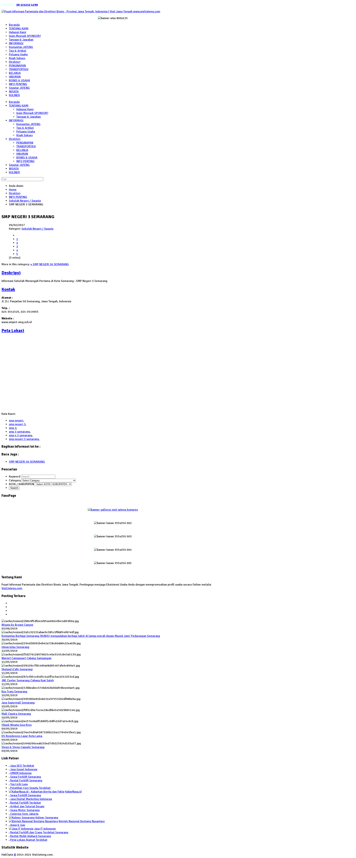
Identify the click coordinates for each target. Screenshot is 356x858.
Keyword (15, 476)
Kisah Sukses (24, 135)
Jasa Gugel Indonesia (23, 769)
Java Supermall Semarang (18, 703)
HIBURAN (22, 154)
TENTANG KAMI (18, 106)
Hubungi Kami (25, 109)
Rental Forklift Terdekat (25, 803)
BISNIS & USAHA (26, 157)
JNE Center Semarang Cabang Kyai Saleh (27, 680)
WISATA (14, 169)
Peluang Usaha (25, 131)
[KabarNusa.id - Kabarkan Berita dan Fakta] (36, 791)
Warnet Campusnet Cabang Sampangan (26, 658)
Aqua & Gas (17, 825)
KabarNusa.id (73, 791)
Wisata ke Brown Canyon (17, 625)
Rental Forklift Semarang (26, 780)
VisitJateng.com (11, 588)
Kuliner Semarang (46, 817)
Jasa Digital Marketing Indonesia (31, 799)
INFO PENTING (25, 161)
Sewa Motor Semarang (25, 810)
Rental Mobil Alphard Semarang (30, 836)
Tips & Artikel (25, 128)
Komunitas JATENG (28, 124)
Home (13, 189)
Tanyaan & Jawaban (28, 117)
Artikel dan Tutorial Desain (27, 806)
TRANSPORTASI (26, 146)
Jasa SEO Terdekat (22, 766)
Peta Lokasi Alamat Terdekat (28, 840)
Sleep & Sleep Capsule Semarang (22, 747)
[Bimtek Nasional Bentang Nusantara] (33, 821)
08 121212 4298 (27, 5)
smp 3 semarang (19, 432)
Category (15, 480)
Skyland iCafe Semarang (17, 669)
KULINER (14, 172)
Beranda (14, 102)
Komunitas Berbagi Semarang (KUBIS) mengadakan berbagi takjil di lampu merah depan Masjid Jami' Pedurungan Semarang (80, 636)
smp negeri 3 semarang (24, 439)
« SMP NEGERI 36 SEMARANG (49, 264)
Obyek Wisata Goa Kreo (16, 725)
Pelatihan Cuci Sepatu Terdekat (30, 788)
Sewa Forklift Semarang (25, 777)
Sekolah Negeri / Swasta (25, 201)
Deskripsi (11, 272)
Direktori (14, 139)
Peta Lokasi (12, 330)
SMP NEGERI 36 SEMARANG (27, 462)
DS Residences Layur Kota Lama (21, 736)
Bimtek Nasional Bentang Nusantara (82, 821)
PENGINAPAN (24, 143)
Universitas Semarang (15, 647)
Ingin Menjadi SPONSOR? (32, 113)
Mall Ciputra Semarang (16, 714)
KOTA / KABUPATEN (21, 484)
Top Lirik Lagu (19, 784)
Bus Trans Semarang (14, 691)
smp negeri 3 (17, 424)
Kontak (8, 289)
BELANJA (22, 150)
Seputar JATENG (19, 165)
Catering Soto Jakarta (24, 814)
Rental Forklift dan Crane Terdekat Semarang (39, 832)
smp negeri (16, 420)
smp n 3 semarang (20, 435)
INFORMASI (16, 120)
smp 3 (13, 428)
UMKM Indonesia (21, 773)
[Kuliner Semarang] (22, 817)
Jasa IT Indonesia (45, 829)
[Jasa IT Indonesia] (21, 829)
